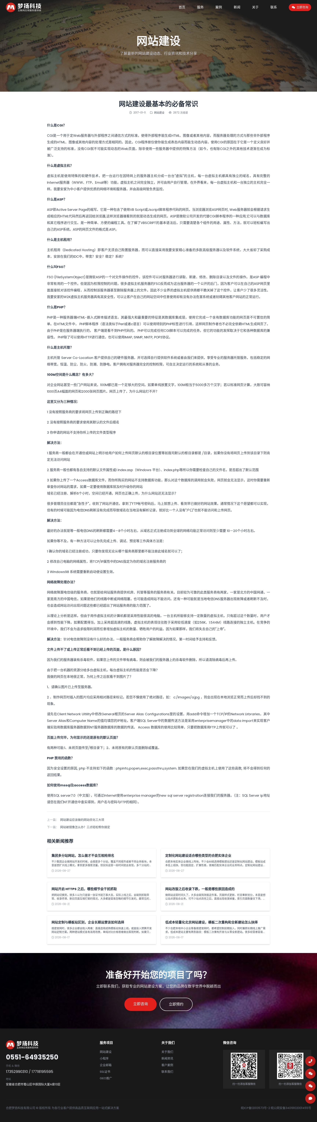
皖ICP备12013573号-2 (255, 1108)
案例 (218, 7)
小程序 (104, 1058)
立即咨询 (140, 1004)
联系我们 (167, 1072)
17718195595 (42, 1071)
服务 (200, 7)
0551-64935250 (32, 1057)
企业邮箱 (106, 1065)
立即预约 (176, 1004)
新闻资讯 (167, 1058)
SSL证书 (105, 1072)
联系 (273, 7)
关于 (255, 7)
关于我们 (167, 1052)
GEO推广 (106, 1078)
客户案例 (167, 1065)
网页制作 (208, 324)
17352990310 (17, 1071)
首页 (182, 7)
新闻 (237, 7)
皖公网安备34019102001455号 (291, 1108)
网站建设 (159, 112)
